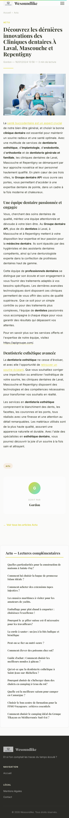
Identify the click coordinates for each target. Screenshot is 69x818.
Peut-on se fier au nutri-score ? (26, 642)
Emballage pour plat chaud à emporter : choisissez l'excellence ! (31, 611)
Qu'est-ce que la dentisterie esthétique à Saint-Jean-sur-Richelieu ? (31, 671)
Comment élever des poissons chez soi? (31, 650)
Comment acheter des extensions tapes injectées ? (30, 588)
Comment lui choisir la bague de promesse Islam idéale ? (33, 577)
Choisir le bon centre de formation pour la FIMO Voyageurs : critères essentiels (32, 704)
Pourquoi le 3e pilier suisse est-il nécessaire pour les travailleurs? (33, 622)
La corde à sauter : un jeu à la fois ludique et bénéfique (33, 633)
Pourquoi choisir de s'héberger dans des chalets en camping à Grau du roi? (31, 682)
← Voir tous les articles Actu (20, 524)
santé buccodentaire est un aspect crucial (34, 123)
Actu (16, 12)
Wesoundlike (26, 3)
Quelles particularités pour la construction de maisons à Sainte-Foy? (34, 566)
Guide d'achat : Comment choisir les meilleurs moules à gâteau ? (29, 659)
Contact (7, 796)
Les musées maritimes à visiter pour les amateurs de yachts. (31, 599)
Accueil (7, 12)
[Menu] (62, 3)
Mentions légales (12, 791)
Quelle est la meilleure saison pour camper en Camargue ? (33, 693)
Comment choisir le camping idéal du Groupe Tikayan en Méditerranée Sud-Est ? (34, 715)
